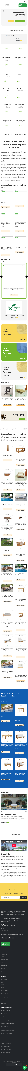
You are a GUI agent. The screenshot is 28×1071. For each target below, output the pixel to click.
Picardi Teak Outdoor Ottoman (7, 484)
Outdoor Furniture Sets (6, 1033)
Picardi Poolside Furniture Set (7, 575)
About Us (3, 951)
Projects (3, 968)
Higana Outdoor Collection (19, 502)
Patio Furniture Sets (20, 57)
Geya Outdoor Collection (19, 246)
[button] (1, 277)
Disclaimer (3, 1003)
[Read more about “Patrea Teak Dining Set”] (23, 266)
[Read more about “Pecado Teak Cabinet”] (11, 446)
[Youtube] (13, 938)
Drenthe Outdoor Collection (20, 598)
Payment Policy (5, 994)
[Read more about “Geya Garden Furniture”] (24, 566)
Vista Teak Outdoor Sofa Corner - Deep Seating (21, 676)
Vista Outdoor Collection (19, 674)
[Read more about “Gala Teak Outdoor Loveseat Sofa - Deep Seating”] (11, 611)
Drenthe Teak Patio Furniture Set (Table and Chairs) (7, 225)
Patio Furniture (4, 1013)
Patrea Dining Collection (17, 281)
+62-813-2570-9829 (7, 926)
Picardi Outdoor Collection (6, 482)
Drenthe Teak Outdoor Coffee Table (6, 746)
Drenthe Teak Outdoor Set (7, 672)
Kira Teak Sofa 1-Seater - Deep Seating (21, 484)
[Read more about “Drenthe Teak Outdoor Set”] (11, 662)
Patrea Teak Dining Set (14, 282)
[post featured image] (15, 802)
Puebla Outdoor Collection (19, 648)
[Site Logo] (7, 5)
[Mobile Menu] (2, 5)
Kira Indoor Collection (21, 398)
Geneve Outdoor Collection (19, 457)
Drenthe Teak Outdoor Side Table (20, 600)
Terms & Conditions (6, 1000)
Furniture (4, 811)
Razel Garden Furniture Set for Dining (7, 549)
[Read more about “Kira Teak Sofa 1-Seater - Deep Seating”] (24, 470)
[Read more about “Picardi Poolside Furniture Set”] (11, 566)
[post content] (7, 52)
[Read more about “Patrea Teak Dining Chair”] (11, 386)
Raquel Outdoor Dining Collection (7, 527)
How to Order (4, 979)
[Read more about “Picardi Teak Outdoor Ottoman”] (11, 470)
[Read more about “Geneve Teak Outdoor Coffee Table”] (24, 446)
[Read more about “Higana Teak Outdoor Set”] (24, 495)
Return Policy (4, 990)
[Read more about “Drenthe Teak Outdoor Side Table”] (24, 586)
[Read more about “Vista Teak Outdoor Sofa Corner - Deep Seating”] (24, 662)
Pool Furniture (4, 1026)
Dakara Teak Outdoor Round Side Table (20, 624)
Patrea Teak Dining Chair (7, 399)
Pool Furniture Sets (5, 1046)
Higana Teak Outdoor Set (20, 504)
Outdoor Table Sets (6, 1049)
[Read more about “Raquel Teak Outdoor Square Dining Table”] (11, 515)
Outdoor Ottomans (20, 134)
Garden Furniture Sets (5, 199)
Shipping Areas (4, 984)
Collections (4, 965)
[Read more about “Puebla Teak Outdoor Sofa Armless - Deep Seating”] (24, 636)
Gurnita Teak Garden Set (21, 201)
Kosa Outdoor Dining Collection (7, 246)
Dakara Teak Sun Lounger (7, 650)
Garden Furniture (21, 573)
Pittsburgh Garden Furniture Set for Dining (7, 596)
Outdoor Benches (7, 134)
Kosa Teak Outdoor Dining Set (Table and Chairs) (6, 249)
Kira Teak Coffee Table (20, 399)
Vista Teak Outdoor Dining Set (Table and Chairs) (20, 225)
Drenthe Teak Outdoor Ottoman (6, 774)
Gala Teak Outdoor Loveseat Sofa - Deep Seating (7, 625)
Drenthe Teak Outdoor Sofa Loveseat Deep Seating (20, 747)
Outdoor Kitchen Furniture (7, 1023)
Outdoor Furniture (5, 1010)
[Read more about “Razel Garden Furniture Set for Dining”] (11, 540)
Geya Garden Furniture (20, 575)
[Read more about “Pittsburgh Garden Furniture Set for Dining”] (11, 586)
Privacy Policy (4, 997)
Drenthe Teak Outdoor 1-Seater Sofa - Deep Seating (21, 775)
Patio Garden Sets (7, 502)
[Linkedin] (6, 938)
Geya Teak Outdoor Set (20, 247)
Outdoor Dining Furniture (7, 1020)
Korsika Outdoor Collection (20, 551)
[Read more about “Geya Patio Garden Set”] (11, 495)
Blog (2, 972)
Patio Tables (20, 88)
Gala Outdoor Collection (5, 622)
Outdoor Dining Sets (20, 73)
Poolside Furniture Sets (7, 573)
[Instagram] (2, 938)
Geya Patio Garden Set (7, 504)
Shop (2, 962)
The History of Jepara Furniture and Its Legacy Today (14, 813)
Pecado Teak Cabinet (7, 455)
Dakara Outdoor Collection (19, 622)
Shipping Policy (4, 987)
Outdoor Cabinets (18, 523)
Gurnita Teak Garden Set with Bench (7, 201)
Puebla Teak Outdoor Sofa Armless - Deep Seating (21, 651)
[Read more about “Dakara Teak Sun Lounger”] (11, 636)
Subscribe (23, 897)
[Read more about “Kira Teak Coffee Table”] (24, 386)
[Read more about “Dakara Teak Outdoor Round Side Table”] (24, 611)
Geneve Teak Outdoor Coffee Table (20, 459)
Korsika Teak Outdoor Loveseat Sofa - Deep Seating (20, 554)
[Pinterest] (9, 938)
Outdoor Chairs (20, 120)
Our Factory (4, 956)
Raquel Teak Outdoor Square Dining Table (7, 529)
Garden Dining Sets (7, 547)
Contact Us (4, 954)
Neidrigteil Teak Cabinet (20, 524)
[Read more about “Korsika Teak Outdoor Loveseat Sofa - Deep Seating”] (24, 540)
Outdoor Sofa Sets (5, 1052)
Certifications (4, 959)
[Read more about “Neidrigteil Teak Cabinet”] (24, 515)
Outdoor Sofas (7, 120)
